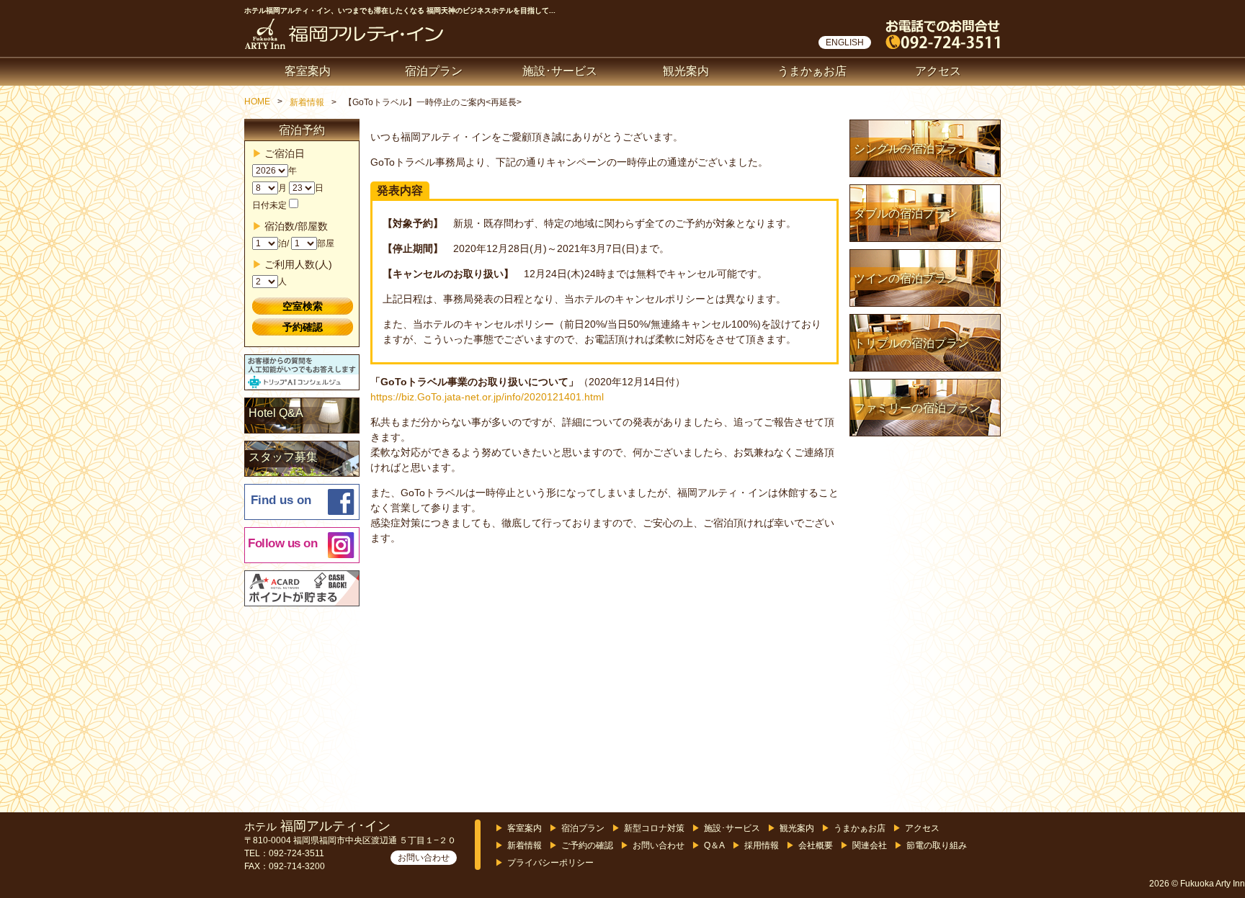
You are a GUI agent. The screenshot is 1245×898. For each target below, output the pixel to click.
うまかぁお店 (812, 71)
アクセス (938, 71)
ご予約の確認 (587, 845)
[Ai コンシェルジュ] (302, 373)
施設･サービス (559, 71)
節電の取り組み (936, 845)
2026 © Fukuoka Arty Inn (1197, 884)
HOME (257, 101)
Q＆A (714, 845)
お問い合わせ (424, 858)
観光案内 (686, 71)
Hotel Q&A (276, 413)
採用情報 (761, 845)
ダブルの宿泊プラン (906, 213)
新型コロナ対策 (654, 828)
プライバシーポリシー (550, 863)
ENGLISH (845, 42)
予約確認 (302, 327)
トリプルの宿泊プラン (911, 343)
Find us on (281, 500)
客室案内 (308, 71)
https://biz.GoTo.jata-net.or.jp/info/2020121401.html (487, 397)
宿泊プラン (434, 71)
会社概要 (815, 845)
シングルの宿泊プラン (911, 149)
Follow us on (282, 543)
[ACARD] (302, 589)
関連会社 (869, 845)
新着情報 (307, 102)
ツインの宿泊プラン (906, 278)
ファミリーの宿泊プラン (917, 408)
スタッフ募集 (283, 457)
